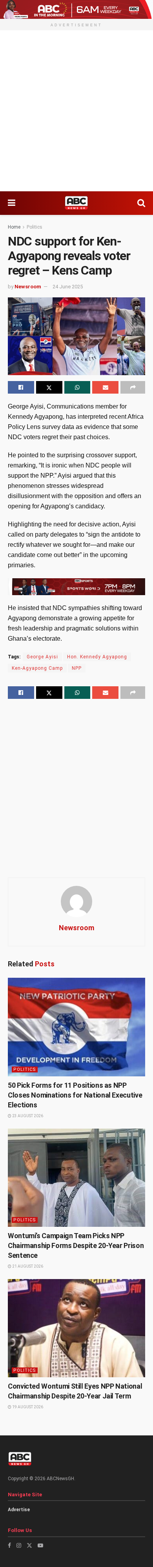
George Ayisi (42, 657)
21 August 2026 (27, 1266)
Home (14, 227)
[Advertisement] (76, 110)
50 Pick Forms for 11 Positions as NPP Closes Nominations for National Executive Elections (75, 1095)
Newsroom (28, 287)
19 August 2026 (27, 1407)
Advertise (19, 1509)
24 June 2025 (68, 287)
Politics (34, 227)
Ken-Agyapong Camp (37, 668)
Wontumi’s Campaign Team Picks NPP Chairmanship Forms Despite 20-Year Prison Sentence (76, 1245)
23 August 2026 (27, 1116)
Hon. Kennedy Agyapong (97, 657)
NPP (77, 668)
